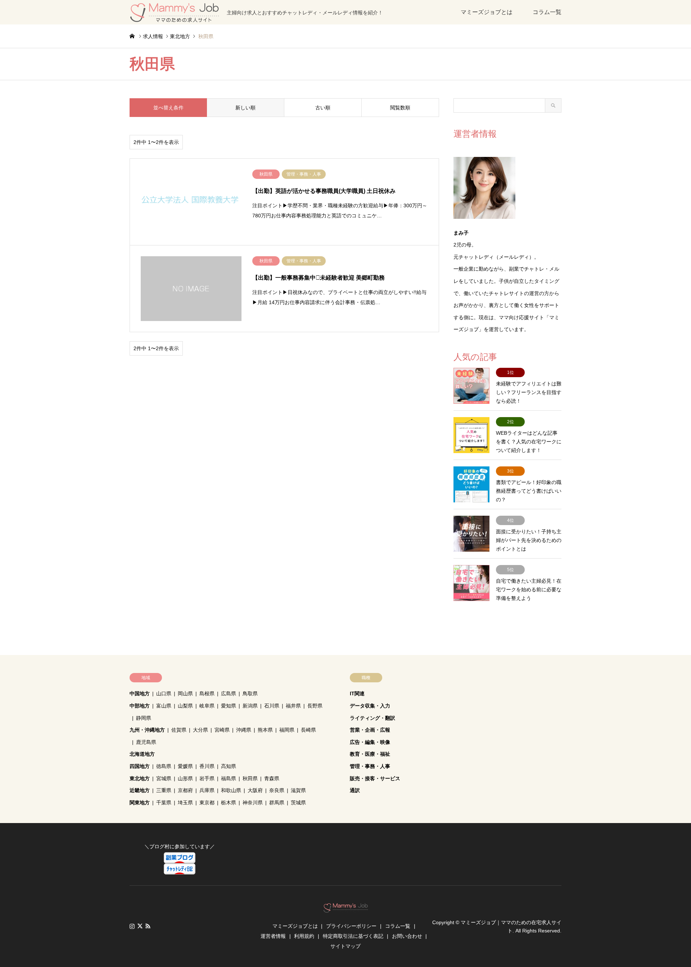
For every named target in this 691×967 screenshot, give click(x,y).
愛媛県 (185, 766)
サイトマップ (345, 946)
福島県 (228, 778)
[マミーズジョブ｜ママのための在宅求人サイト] (345, 909)
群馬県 (276, 802)
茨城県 (298, 802)
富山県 (163, 706)
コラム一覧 (547, 12)
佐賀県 (178, 730)
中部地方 (140, 706)
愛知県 (228, 706)
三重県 (163, 790)
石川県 (271, 706)
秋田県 (250, 778)
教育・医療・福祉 (370, 754)
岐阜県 (206, 706)
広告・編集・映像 (370, 742)
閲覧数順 (400, 107)
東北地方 (140, 778)
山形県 (185, 778)
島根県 (206, 693)
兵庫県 (206, 790)
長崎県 (308, 730)
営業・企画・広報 (370, 730)
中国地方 (140, 693)
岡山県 (185, 693)
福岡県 (286, 730)
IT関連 (357, 693)
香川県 (206, 766)
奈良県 (276, 790)
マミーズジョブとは (486, 12)
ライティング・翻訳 (372, 718)
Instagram (132, 925)
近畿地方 (140, 790)
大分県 (200, 730)
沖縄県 (243, 730)
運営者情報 (273, 936)
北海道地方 (142, 754)
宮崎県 (222, 730)
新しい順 (245, 107)
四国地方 (140, 766)
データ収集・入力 (370, 706)
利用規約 (304, 936)
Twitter (140, 925)
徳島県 (163, 766)
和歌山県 (231, 790)
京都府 (185, 790)
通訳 (355, 790)
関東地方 (140, 802)
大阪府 (255, 790)
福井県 (293, 706)
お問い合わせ (407, 936)
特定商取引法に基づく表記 (353, 936)
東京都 (206, 802)
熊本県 (265, 730)
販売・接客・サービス (375, 778)
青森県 (271, 778)
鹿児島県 (146, 742)
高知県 (228, 766)
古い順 (322, 107)
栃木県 (228, 802)
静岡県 (143, 718)
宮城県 (163, 778)
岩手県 (206, 778)
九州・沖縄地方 (147, 730)
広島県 (228, 693)
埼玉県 (185, 802)
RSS (147, 925)
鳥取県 (250, 693)
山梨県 (185, 706)
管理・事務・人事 (370, 766)
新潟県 (250, 706)
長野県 (314, 706)
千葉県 (163, 802)
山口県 (163, 693)
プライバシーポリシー (351, 926)
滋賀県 (298, 790)
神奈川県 (253, 802)
